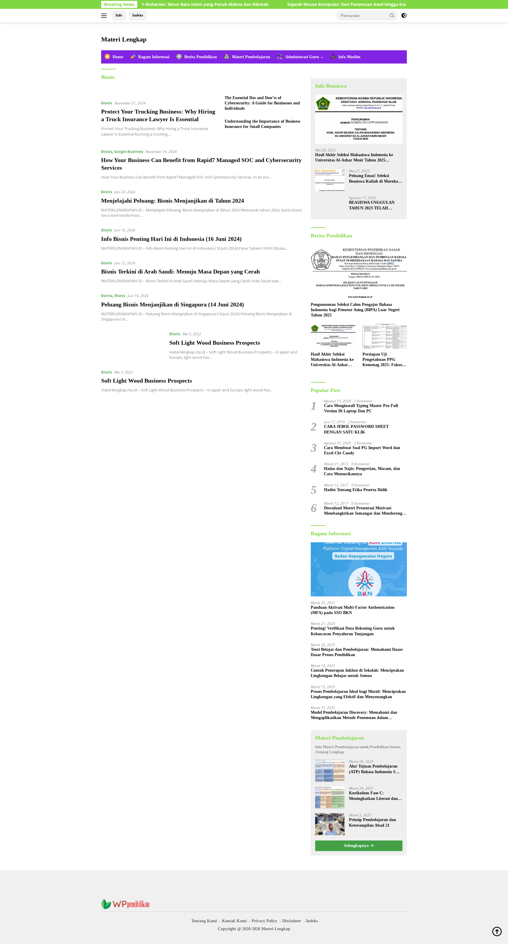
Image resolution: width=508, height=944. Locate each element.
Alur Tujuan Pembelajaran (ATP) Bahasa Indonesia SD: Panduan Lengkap (374, 769)
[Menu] (105, 16)
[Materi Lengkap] (127, 903)
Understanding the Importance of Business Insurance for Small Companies (262, 124)
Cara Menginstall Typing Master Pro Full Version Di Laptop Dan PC (361, 408)
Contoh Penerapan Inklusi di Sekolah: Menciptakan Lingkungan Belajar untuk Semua (357, 673)
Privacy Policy (264, 921)
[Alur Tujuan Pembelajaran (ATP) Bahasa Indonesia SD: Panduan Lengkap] (330, 771)
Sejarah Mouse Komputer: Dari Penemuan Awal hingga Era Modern (326, 4)
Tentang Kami (204, 921)
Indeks (137, 15)
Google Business (128, 151)
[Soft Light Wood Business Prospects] (132, 345)
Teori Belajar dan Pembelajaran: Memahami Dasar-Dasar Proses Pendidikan (357, 652)
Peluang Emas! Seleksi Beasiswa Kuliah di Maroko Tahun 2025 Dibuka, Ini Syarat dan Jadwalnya (373, 179)
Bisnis (106, 103)
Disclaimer (291, 921)
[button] (392, 15)
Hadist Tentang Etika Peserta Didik (355, 490)
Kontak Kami (234, 921)
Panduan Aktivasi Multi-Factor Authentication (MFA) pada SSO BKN (353, 610)
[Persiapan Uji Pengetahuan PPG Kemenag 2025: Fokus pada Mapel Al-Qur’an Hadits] (384, 336)
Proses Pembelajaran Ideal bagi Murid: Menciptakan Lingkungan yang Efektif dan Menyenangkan (358, 694)
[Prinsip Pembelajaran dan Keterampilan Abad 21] (330, 824)
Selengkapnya (357, 845)
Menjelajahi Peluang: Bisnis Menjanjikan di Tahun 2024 (172, 200)
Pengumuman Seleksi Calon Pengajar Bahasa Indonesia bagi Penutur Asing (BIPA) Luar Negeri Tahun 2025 (355, 309)
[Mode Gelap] (404, 16)
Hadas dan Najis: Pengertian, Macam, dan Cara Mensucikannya (362, 471)
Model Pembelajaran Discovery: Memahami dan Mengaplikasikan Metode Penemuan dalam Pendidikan (354, 715)
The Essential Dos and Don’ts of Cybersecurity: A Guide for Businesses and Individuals (262, 103)
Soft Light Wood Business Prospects (214, 342)
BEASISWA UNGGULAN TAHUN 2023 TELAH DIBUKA (372, 205)
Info (119, 15)
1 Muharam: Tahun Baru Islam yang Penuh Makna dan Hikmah (176, 4)
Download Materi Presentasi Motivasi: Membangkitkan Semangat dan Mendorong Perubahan (363, 511)
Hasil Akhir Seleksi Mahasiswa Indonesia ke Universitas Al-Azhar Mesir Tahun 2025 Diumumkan (354, 158)
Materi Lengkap (123, 39)
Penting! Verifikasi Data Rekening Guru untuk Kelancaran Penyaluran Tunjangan (353, 631)
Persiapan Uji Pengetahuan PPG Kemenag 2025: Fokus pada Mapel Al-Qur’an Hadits (382, 360)
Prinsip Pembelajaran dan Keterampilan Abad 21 (372, 822)
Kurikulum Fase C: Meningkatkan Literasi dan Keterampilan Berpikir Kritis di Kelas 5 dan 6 (375, 796)
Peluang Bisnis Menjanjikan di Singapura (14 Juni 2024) (172, 304)
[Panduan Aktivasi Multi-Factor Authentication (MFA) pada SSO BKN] (359, 569)
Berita (107, 295)
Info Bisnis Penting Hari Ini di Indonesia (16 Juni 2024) (171, 239)
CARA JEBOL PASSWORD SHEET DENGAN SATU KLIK (356, 429)
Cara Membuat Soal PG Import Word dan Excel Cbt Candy (362, 450)
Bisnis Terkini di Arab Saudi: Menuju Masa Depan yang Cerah (180, 271)
